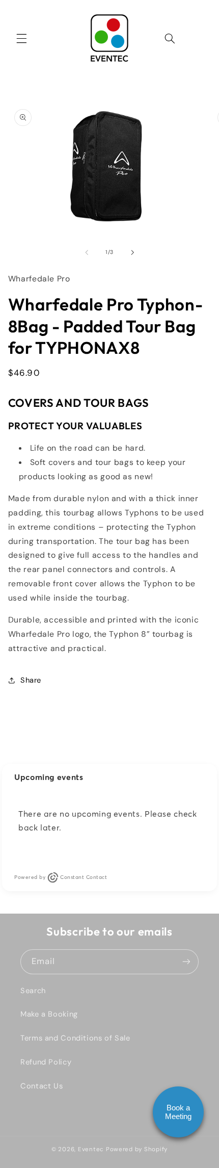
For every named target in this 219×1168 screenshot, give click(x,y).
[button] (21, 38)
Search (33, 990)
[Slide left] (86, 252)
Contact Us (41, 1086)
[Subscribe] (186, 961)
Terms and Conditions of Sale (75, 1038)
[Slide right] (132, 252)
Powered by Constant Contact (60, 877)
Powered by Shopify (137, 1149)
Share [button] (30, 680)
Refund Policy (45, 1062)
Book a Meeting (178, 1112)
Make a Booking (49, 1014)
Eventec (91, 1149)
